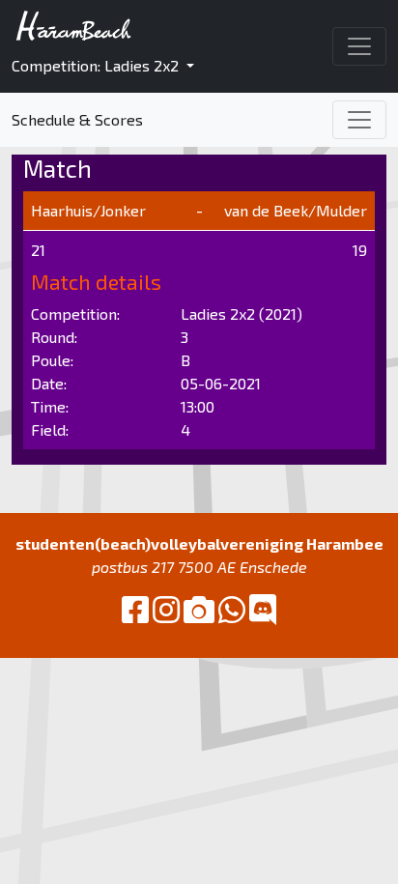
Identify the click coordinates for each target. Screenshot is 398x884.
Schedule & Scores (77, 119)
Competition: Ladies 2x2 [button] (97, 65)
